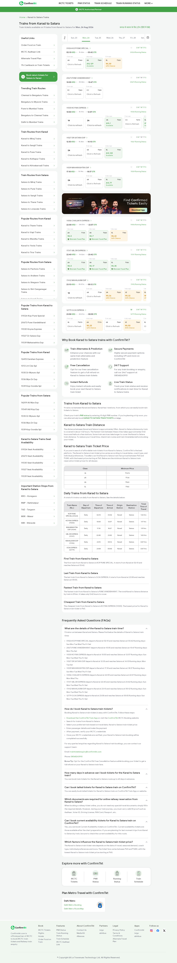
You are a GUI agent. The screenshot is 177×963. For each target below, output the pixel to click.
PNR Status (84, 3)
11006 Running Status (138, 225)
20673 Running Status (138, 82)
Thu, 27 (122, 38)
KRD (73, 52)
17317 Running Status (138, 254)
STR (94, 52)
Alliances (80, 936)
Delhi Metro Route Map (74, 909)
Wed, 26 (109, 38)
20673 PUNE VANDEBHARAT (78, 78)
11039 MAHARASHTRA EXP (77, 168)
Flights (41, 933)
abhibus (102, 933)
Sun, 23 (74, 38)
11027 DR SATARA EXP (75, 138)
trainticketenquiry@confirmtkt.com (85, 752)
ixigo (101, 930)
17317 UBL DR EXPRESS (76, 250)
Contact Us (81, 930)
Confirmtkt (139, 930)
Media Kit (81, 933)
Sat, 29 (144, 38)
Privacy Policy (119, 930)
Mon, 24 (86, 38)
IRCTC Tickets (66, 3)
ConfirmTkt (113, 718)
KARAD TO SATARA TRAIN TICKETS (98, 418)
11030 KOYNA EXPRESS (76, 108)
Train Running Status (128, 3)
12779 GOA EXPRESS (75, 310)
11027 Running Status (138, 142)
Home (22, 17)
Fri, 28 (133, 38)
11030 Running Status (138, 112)
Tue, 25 (98, 38)
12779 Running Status (138, 314)
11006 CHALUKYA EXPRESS (77, 221)
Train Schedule (103, 3)
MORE (147, 3)
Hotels (41, 936)
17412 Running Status (138, 284)
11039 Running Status (138, 171)
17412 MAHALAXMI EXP (76, 280)
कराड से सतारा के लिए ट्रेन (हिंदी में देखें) (135, 27)
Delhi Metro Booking (73, 905)
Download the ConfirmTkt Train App (82, 718)
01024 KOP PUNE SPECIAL (77, 48)
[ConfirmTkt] (18, 929)
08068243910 (76, 756)
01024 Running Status (138, 52)
